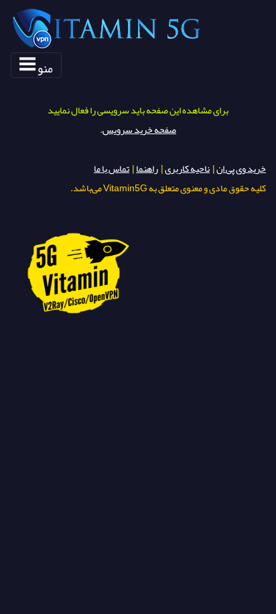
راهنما (147, 168)
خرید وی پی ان (241, 168)
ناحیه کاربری (187, 168)
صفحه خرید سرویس (139, 129)
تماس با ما (111, 168)
